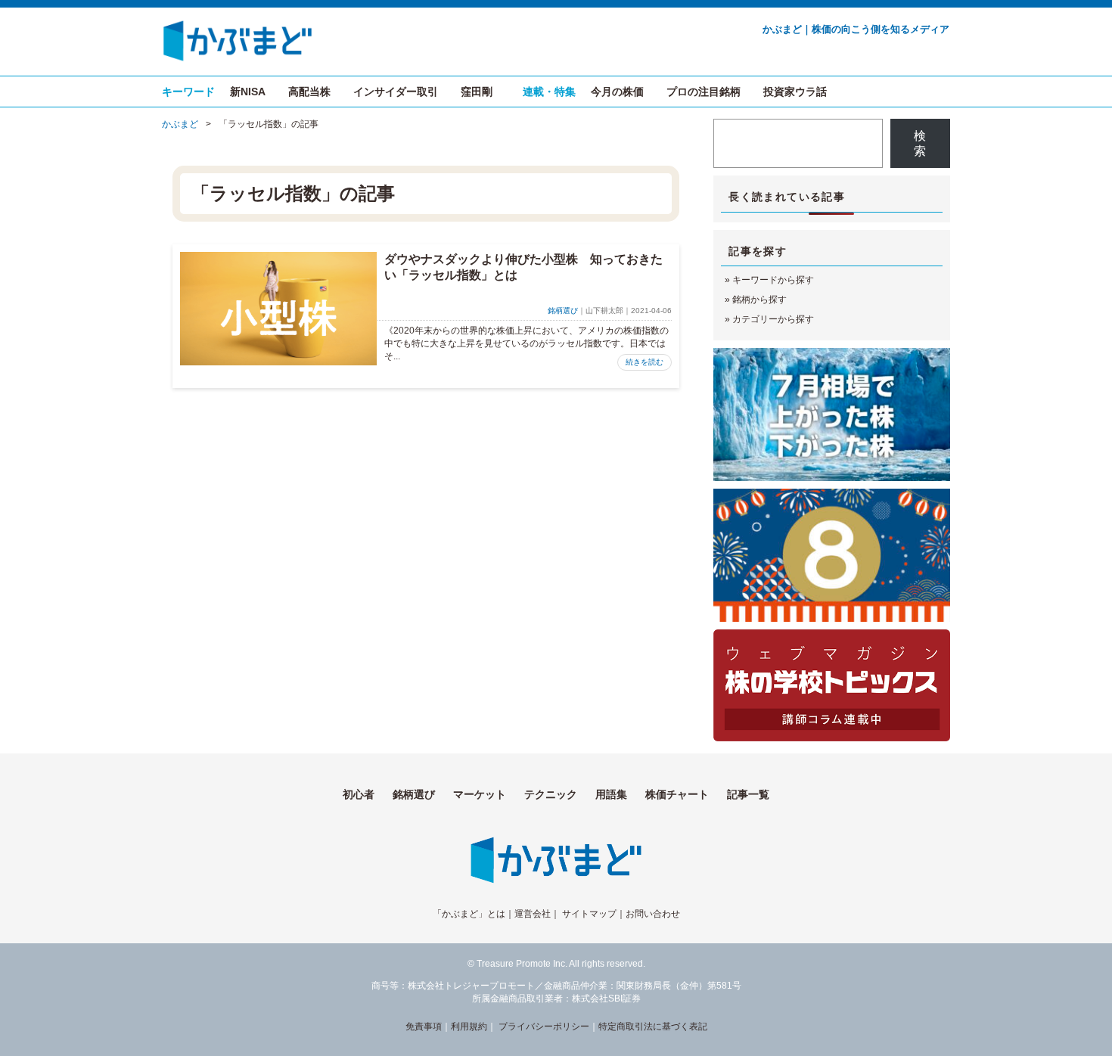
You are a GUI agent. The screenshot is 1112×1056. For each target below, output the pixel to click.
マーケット (479, 794)
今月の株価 (617, 91)
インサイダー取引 (395, 91)
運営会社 (532, 913)
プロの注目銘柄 (703, 91)
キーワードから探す (773, 280)
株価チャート (677, 794)
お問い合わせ (653, 913)
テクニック (550, 794)
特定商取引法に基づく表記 (652, 1026)
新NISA (248, 91)
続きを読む (644, 362)
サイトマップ (589, 913)
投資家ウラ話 (795, 91)
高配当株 (309, 91)
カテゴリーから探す (773, 319)
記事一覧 (748, 794)
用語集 (611, 794)
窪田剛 (476, 91)
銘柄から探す (759, 299)
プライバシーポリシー (544, 1026)
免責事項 (423, 1026)
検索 (920, 143)
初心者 (358, 794)
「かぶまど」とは (469, 913)
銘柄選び (563, 310)
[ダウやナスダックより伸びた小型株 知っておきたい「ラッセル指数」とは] (278, 308)
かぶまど (180, 124)
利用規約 (469, 1026)
